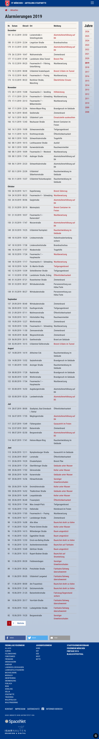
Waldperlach (10, 700)
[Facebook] (43, 709)
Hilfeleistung (59, 92)
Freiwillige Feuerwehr (14, 645)
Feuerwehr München (76, 648)
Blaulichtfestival (75, 654)
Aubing (8, 651)
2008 (87, 112)
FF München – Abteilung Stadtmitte (28, 3)
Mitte (38, 659)
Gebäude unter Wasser (63, 465)
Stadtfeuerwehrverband (78, 645)
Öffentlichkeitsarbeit (62, 275)
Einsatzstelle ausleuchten (64, 117)
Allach (8, 648)
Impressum (20, 709)
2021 (87, 54)
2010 (87, 103)
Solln (7, 692)
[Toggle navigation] (92, 2)
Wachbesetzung (60, 195)
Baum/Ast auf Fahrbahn (64, 545)
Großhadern (10, 662)
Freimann (9, 659)
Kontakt (9, 709)
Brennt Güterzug (60, 191)
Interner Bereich (54, 709)
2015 (87, 81)
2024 (87, 40)
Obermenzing (10, 681)
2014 (87, 85)
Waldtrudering (11, 702)
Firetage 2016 (73, 651)
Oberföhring (10, 678)
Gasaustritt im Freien (62, 424)
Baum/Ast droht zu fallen (64, 522)
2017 (87, 72)
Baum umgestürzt (61, 531)
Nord (38, 648)
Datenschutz (33, 709)
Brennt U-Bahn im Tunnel (64, 71)
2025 (87, 36)
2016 (87, 76)
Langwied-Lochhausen (14, 667)
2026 (87, 31)
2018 (87, 67)
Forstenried (10, 656)
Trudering (9, 697)
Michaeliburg (10, 673)
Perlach (8, 683)
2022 (87, 49)
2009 (87, 107)
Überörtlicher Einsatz (62, 80)
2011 (87, 98)
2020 (87, 58)
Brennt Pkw (58, 59)
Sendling (9, 689)
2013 (87, 89)
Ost (37, 651)
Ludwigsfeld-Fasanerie (14, 670)
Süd (37, 654)
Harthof (8, 664)
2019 (87, 63)
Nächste (20, 623)
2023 (87, 45)
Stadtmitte (9, 694)
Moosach (9, 675)
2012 (87, 94)
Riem (7, 686)
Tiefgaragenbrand (61, 266)
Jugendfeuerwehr (44, 645)
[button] (15, 638)
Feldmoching (10, 654)
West (38, 656)
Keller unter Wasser (62, 470)
